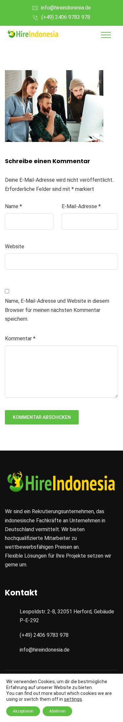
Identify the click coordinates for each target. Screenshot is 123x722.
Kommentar (20, 338)
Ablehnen (57, 711)
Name (13, 206)
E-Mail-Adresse (81, 206)
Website (14, 246)
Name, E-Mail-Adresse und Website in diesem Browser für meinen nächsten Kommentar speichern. (57, 310)
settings (73, 699)
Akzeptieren (23, 711)
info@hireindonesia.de (66, 8)
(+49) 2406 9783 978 (65, 17)
